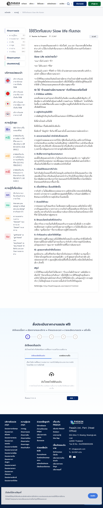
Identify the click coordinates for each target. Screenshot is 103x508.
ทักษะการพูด (25, 444)
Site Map (56, 438)
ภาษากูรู (23, 428)
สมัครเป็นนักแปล (42, 463)
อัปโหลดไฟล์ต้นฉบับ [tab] (38, 355)
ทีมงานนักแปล (41, 454)
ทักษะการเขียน (25, 438)
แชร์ (95, 37)
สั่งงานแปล (80, 4)
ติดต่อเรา (56, 432)
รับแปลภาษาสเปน (10, 437)
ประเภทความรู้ (13, 63)
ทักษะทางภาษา (13, 57)
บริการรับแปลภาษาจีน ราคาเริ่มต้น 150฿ (18, 94)
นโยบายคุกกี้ (57, 469)
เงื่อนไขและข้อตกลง (43, 466)
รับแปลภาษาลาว (10, 468)
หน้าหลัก (7, 12)
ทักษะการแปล (13, 30)
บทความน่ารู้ (57, 435)
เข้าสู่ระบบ (94, 4)
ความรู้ (16, 12)
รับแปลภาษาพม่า (10, 465)
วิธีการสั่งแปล (41, 425)
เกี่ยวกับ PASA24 (58, 428)
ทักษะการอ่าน (25, 441)
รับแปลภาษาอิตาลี (11, 477)
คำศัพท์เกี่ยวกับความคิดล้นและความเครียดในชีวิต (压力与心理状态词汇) (18, 159)
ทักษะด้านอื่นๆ (25, 447)
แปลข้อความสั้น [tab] (64, 355)
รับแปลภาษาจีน (10, 456)
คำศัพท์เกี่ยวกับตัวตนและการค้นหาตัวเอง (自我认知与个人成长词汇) (19, 175)
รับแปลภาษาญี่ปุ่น (11, 453)
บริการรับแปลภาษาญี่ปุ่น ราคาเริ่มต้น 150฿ (19, 105)
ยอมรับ (93, 495)
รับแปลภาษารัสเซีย (11, 447)
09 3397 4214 (77, 452)
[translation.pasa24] (70, 457)
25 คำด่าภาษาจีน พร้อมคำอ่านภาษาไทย (19, 196)
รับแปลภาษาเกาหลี (11, 450)
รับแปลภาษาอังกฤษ (11, 428)
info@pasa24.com (78, 449)
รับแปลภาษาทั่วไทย (11, 480)
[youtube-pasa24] (74, 457)
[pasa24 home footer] (76, 422)
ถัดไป (71, 398)
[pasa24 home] (13, 4)
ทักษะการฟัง (25, 435)
